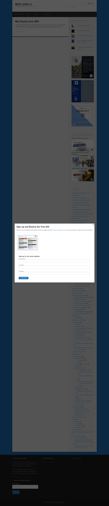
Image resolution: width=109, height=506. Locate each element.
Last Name (21, 271)
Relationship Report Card (60, 230)
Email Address (22, 258)
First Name (21, 265)
